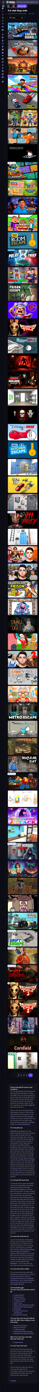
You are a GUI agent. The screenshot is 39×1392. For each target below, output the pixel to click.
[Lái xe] (2, 61)
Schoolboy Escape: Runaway (24, 1334)
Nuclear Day (16, 1169)
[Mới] (2, 14)
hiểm (28, 1187)
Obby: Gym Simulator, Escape (24, 1305)
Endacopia (17, 1309)
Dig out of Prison (20, 1299)
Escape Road (18, 1342)
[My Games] (8, 6)
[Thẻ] (2, 81)
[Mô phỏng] (2, 64)
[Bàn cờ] (2, 40)
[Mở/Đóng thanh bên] (3, 2)
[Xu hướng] (2, 17)
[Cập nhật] (2, 20)
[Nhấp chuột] (2, 67)
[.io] (2, 58)
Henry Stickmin (29, 1280)
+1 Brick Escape (19, 1301)
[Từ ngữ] (2, 77)
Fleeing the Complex (17, 1189)
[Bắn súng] (2, 43)
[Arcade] (2, 34)
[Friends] (3, 6)
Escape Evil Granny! (20, 1315)
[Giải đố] (2, 52)
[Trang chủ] (2, 8)
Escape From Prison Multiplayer (21, 1312)
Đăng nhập (22, 6)
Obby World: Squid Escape (23, 1307)
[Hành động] (2, 55)
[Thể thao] (2, 74)
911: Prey (22, 1203)
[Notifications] (13, 6)
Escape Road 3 (19, 1295)
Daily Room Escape (17, 1131)
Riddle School (19, 1284)
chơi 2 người (28, 1105)
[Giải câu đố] (2, 49)
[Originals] (2, 23)
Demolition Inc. (19, 1297)
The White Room (24, 1124)
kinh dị (24, 1242)
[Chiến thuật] (2, 46)
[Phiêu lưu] (2, 71)
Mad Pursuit (18, 1303)
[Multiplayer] (2, 26)
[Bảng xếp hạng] (2, 29)
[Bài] (2, 37)
